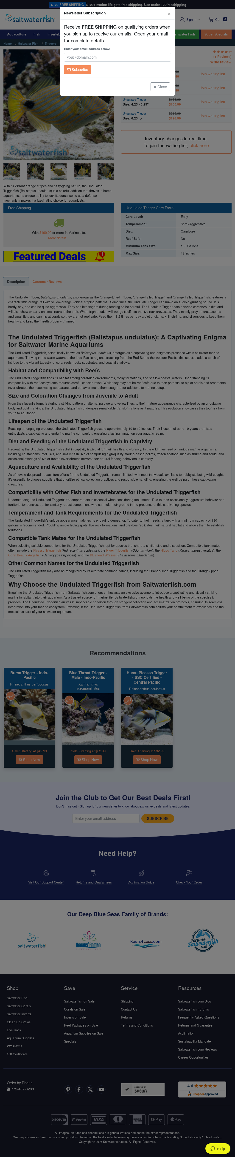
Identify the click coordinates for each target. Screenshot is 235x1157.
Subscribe (79, 69)
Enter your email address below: (87, 48)
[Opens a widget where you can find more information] (217, 1149)
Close (162, 86)
